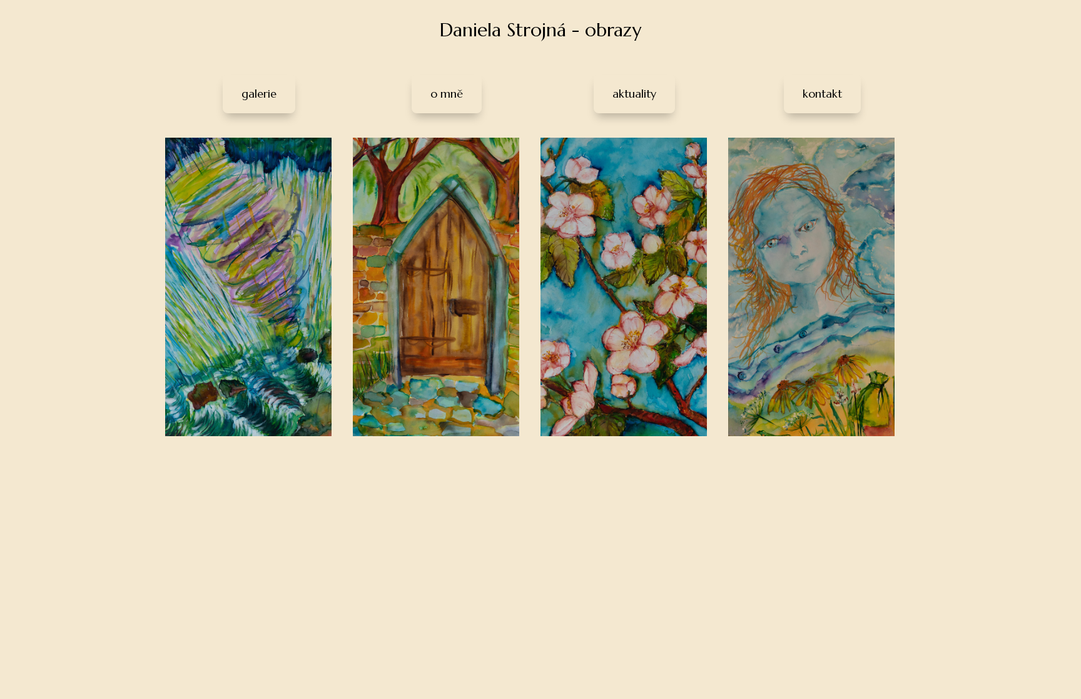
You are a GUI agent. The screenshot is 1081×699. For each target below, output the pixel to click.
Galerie (259, 93)
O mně (446, 93)
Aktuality (634, 93)
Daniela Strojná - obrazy (540, 29)
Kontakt (822, 93)
